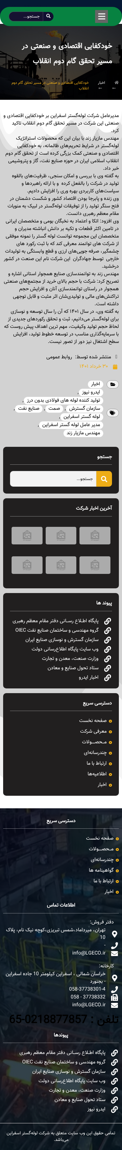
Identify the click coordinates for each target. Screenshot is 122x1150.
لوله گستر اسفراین (82, 417)
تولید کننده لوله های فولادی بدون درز (63, 400)
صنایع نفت (28, 409)
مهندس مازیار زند (83, 433)
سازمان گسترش (84, 409)
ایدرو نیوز (91, 392)
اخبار (101, 83)
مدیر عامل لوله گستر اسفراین (71, 425)
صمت (54, 409)
